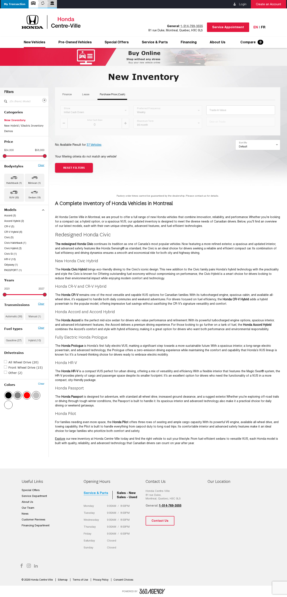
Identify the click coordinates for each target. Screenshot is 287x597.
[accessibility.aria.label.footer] (152, 591)
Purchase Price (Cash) (112, 94)
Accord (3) (10, 215)
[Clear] (44, 100)
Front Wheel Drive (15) (25, 367)
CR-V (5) (9, 226)
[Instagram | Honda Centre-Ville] (29, 566)
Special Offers (117, 42)
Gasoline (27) (14, 340)
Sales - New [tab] (126, 493)
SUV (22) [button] (14, 197)
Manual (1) (35, 316)
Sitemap (63, 579)
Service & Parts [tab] (96, 493)
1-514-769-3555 (191, 26)
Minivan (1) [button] (34, 183)
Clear (41, 165)
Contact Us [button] (160, 520)
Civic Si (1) (10, 254)
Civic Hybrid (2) (13, 248)
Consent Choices (123, 579)
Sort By (243, 143)
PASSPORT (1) (13, 270)
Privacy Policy (101, 579)
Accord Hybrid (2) (14, 221)
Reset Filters (74, 167)
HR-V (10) (10, 259)
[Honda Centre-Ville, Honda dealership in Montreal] (53, 22)
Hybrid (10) (34, 340)
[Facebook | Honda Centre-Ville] (22, 566)
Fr (263, 27)
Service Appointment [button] (228, 27)
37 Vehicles (94, 144)
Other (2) (15, 373)
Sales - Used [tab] (127, 497)
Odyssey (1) (11, 264)
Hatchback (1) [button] (14, 183)
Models (10, 209)
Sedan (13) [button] (34, 197)
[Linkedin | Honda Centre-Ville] (36, 566)
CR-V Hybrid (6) (13, 232)
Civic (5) (9, 237)
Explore (60, 438)
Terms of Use (80, 579)
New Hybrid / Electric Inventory (23, 125)
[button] (15, 4)
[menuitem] (34, 42)
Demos (8, 131)
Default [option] (243, 146)
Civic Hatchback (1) (15, 243)
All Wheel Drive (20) (23, 362)
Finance (67, 94)
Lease (85, 94)
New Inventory (15, 120)
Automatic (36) (13, 316)
